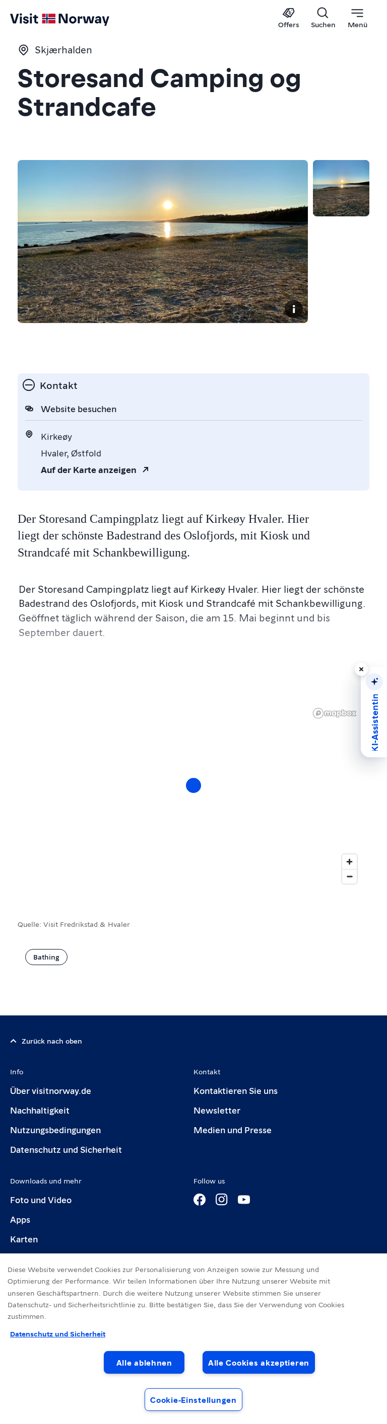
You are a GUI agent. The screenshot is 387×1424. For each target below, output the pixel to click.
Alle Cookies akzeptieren (258, 1362)
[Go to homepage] (74, 19)
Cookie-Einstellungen (193, 1399)
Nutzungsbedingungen (55, 1129)
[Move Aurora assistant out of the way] (361, 669)
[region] (193, 1338)
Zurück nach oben (52, 1040)
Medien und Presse (233, 1129)
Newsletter (217, 1110)
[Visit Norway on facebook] (200, 1200)
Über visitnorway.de (50, 1090)
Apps (20, 1219)
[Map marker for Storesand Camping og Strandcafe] (193, 785)
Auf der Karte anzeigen (89, 469)
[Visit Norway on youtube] (244, 1200)
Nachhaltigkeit (40, 1110)
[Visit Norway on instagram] (222, 1200)
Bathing (46, 956)
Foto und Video (41, 1199)
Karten (24, 1238)
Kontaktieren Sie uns (236, 1090)
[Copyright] (294, 309)
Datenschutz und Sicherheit (66, 1149)
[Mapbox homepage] (334, 713)
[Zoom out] (349, 876)
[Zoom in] (349, 861)
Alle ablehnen (144, 1362)
